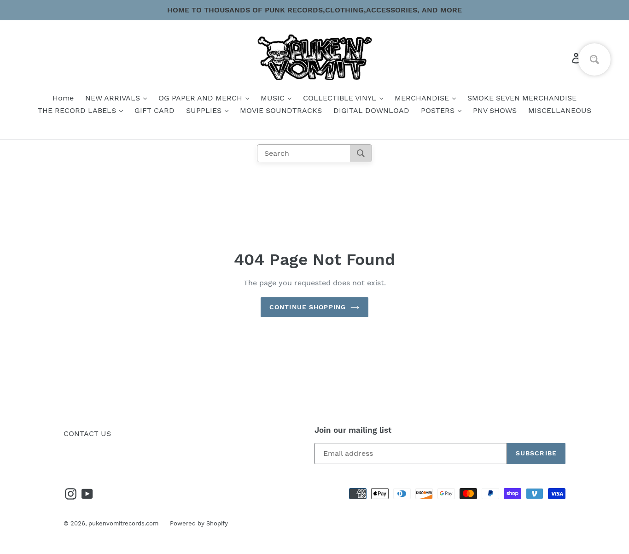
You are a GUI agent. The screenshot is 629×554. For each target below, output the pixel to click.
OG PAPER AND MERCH (201, 98)
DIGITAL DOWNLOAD (371, 110)
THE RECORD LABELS (78, 110)
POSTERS (439, 110)
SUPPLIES (205, 110)
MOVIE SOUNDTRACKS (281, 110)
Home (63, 98)
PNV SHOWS (495, 110)
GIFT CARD (154, 110)
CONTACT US (87, 433)
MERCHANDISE (423, 98)
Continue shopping (307, 307)
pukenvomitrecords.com (123, 523)
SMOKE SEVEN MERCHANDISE (522, 98)
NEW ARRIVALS (113, 98)
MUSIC (274, 98)
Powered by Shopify (199, 523)
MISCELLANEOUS (559, 110)
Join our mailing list (352, 430)
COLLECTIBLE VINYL (341, 98)
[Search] (361, 153)
